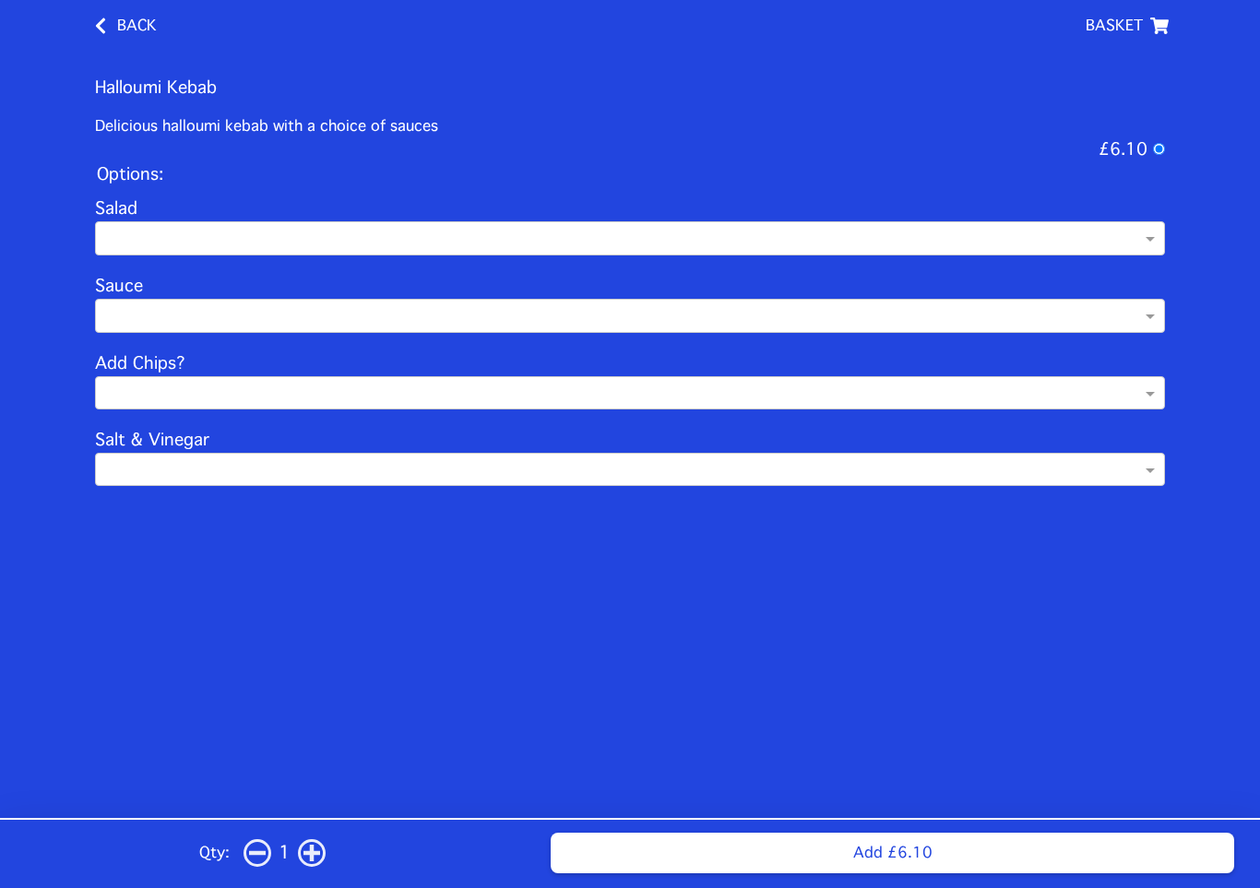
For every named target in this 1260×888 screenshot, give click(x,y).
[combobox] (621, 241)
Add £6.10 (893, 852)
